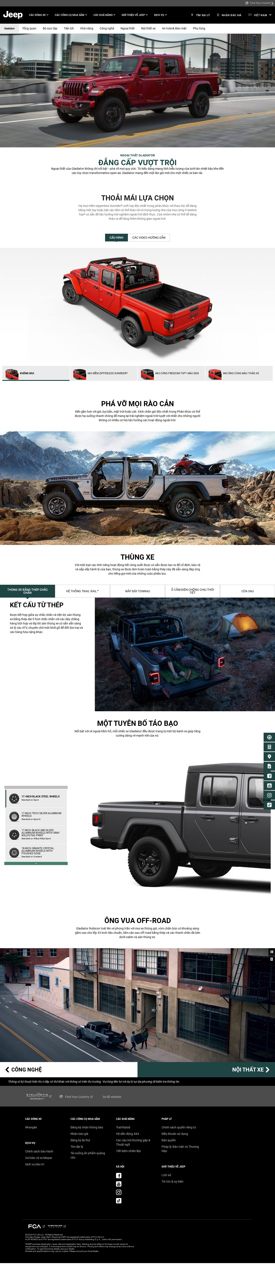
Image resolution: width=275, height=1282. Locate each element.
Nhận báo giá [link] (79, 1133)
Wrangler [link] (31, 1127)
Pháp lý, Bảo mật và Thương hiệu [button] (180, 1149)
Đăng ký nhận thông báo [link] (86, 1127)
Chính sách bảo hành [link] (39, 1151)
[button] (39, 15)
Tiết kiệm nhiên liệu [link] (128, 1151)
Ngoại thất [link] (128, 28)
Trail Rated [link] (123, 1127)
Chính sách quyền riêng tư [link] (179, 1127)
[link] (259, 3)
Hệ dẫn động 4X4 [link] (127, 1133)
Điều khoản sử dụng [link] (175, 1133)
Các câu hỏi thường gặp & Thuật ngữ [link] (133, 1142)
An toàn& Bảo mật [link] (174, 28)
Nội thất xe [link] (148, 28)
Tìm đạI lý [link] (76, 1146)
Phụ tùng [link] (199, 28)
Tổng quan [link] (29, 28)
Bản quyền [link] (169, 1140)
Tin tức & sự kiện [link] (172, 1181)
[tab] (116, 237)
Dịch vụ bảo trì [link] (34, 1164)
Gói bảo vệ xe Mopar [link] (38, 1158)
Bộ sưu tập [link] (50, 28)
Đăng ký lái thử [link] (80, 1140)
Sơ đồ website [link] (112, 1096)
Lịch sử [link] (166, 1175)
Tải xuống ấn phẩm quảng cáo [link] (87, 1155)
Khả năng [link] (86, 28)
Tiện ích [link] (69, 28)
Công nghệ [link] (107, 28)
